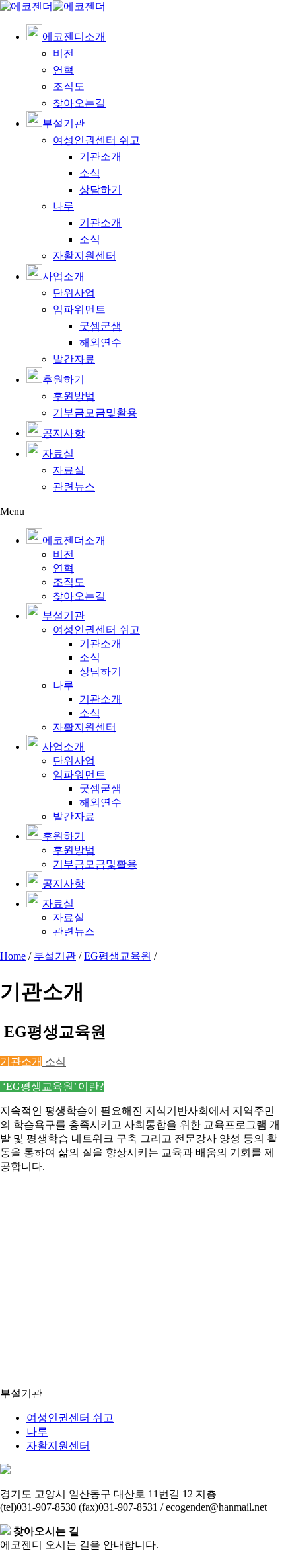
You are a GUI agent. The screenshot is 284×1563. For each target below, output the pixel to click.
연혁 (63, 69)
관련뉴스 (74, 486)
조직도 (69, 86)
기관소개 (100, 156)
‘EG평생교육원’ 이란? (52, 1086)
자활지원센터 (84, 255)
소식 (89, 173)
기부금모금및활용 (95, 412)
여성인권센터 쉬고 (96, 140)
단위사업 (74, 292)
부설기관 (55, 955)
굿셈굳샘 (100, 326)
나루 (63, 206)
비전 (63, 53)
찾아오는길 (79, 103)
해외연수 (100, 342)
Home (13, 955)
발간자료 (74, 359)
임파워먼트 (79, 309)
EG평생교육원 (117, 955)
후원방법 (74, 396)
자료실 (69, 470)
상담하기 (100, 189)
